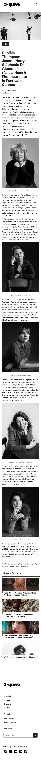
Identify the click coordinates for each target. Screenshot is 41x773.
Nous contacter (9, 718)
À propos (7, 700)
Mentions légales (9, 722)
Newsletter (7, 704)
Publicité (6, 707)
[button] (36, 3)
